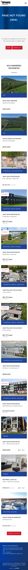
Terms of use (18, 565)
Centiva (16, 568)
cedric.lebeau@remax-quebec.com (14, 553)
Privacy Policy (11, 565)
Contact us (17, 47)
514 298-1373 (8, 552)
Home (8, 47)
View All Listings (14, 533)
